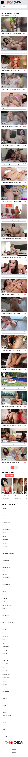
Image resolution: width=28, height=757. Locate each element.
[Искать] (25, 7)
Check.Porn (14, 752)
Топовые (15, 15)
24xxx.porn (14, 749)
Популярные (8, 15)
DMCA (14, 750)
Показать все (9, 475)
